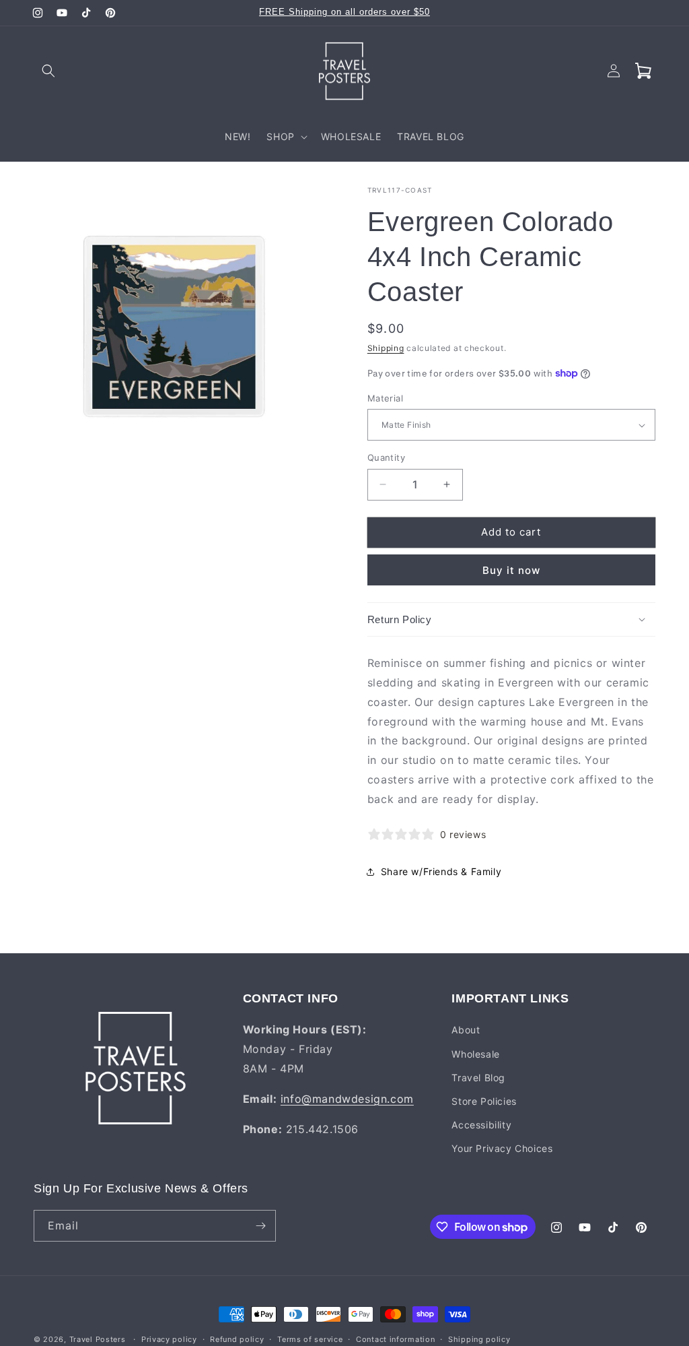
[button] (48, 71)
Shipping (385, 348)
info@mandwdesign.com (347, 1098)
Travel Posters (97, 1339)
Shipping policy (479, 1339)
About (465, 1029)
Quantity (386, 457)
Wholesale (475, 1054)
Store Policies (483, 1101)
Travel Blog (478, 1077)
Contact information (395, 1339)
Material (385, 398)
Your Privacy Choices (501, 1148)
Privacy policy (169, 1339)
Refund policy (237, 1339)
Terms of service (309, 1339)
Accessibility (481, 1124)
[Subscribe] (260, 1226)
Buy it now (511, 570)
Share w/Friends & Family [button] (441, 871)
